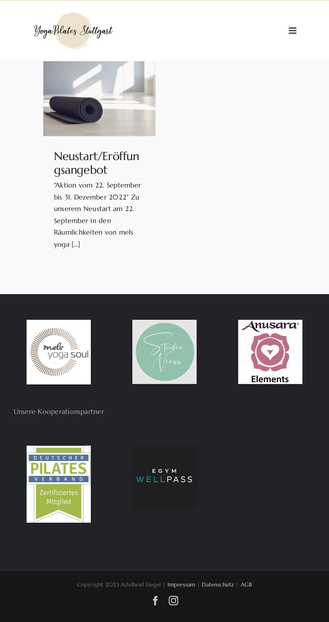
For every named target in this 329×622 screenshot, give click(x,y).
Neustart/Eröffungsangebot (96, 163)
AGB (246, 584)
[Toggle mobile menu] (293, 30)
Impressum (181, 584)
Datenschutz (218, 584)
